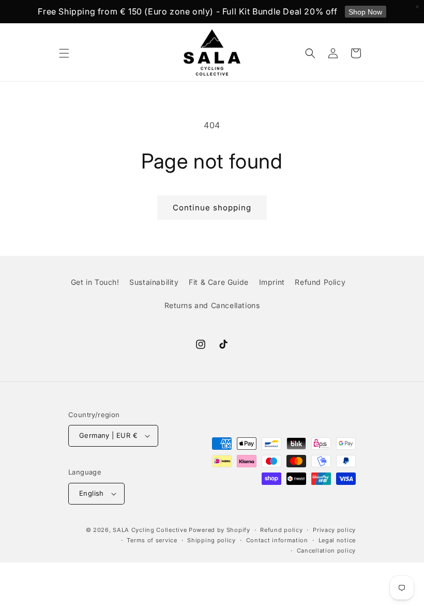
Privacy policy (334, 529)
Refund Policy (320, 282)
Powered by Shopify (219, 529)
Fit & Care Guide (219, 282)
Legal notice (337, 540)
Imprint (272, 282)
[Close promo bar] (417, 7)
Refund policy (281, 529)
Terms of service (152, 540)
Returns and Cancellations (212, 305)
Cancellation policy (326, 550)
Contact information (277, 540)
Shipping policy (211, 540)
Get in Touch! (95, 282)
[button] (64, 53)
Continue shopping (212, 207)
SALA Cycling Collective (150, 529)
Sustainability (153, 282)
